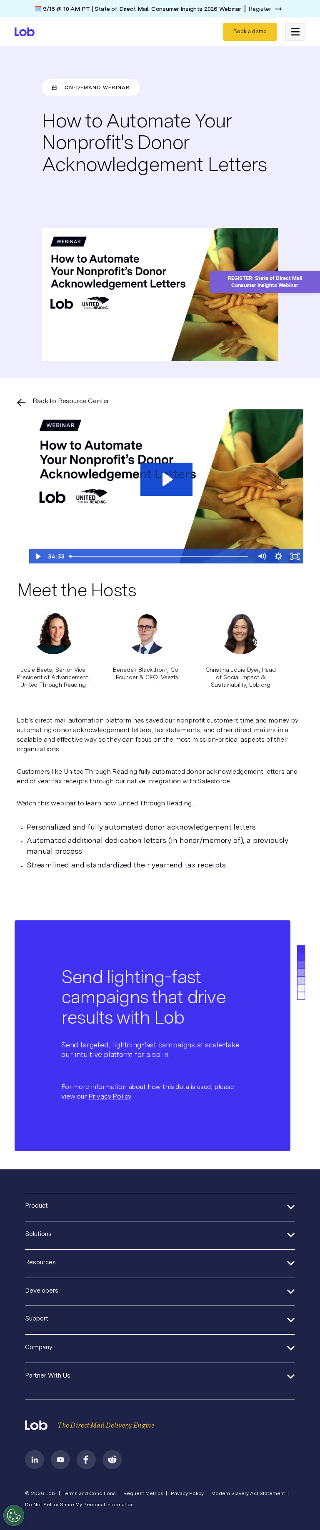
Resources (40, 1262)
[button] (295, 32)
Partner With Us (47, 1375)
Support (36, 1318)
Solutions (38, 1234)
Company (38, 1347)
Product (36, 1205)
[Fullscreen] (295, 556)
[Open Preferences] (13, 1515)
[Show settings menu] (278, 556)
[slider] (159, 556)
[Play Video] (37, 556)
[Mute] (261, 556)
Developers (41, 1290)
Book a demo (250, 31)
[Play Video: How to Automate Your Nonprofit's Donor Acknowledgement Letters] (166, 479)
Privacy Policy (110, 1096)
